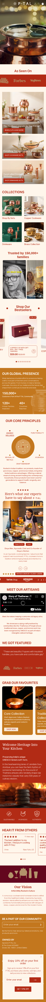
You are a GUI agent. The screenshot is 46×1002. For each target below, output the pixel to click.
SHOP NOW (11, 729)
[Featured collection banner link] (23, 113)
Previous (20, 568)
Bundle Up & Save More (14, 130)
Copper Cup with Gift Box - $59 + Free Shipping (19, 349)
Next (25, 568)
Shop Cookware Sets (14, 155)
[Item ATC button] (34, 351)
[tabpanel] (23, 336)
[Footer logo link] (22, 3)
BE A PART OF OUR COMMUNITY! (22, 919)
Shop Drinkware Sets (14, 180)
